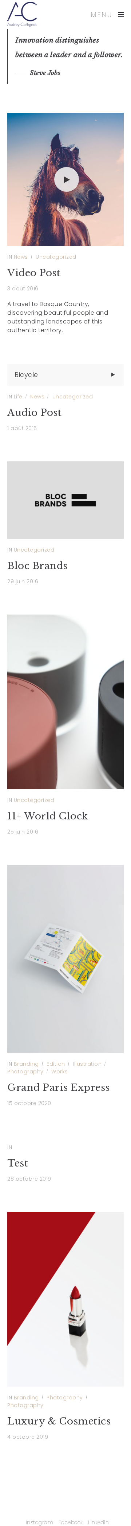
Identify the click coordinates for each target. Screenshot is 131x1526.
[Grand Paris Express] (65, 959)
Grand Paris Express (58, 1087)
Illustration (87, 1064)
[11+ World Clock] (65, 702)
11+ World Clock (47, 816)
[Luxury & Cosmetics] (65, 1299)
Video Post (33, 273)
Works (59, 1071)
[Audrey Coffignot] (22, 14)
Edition (56, 1064)
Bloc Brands (37, 566)
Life (18, 396)
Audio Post (34, 412)
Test (17, 1163)
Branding (26, 1064)
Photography (25, 1071)
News (21, 257)
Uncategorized (56, 257)
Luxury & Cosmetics (59, 1421)
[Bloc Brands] (65, 500)
